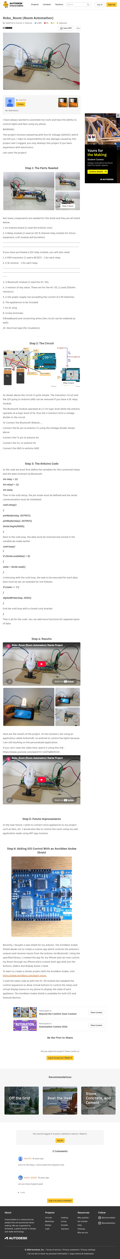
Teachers (59, 4)
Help (80, 1225)
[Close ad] (118, 115)
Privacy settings (88, 1249)
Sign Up (111, 4)
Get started (82, 1221)
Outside (64, 1225)
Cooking (64, 1217)
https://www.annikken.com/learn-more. (25, 975)
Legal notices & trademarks (82, 1253)
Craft (47, 1229)
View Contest (96, 1012)
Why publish (83, 1217)
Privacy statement (71, 1249)
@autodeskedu (108, 1223)
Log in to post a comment (60, 1200)
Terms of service (53, 1249)
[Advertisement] (102, 148)
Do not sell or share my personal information (48, 1253)
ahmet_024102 (30, 1178)
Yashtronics (13, 110)
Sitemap (81, 1229)
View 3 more (67, 206)
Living (63, 1221)
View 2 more (68, 383)
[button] (78, 28)
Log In (100, 4)
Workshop (49, 1221)
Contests (47, 4)
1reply (22, 1192)
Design (48, 1225)
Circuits (19, 23)
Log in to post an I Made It (60, 1058)
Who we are (83, 1232)
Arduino (28, 23)
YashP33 (9, 23)
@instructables (108, 1217)
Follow (20, 104)
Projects (35, 4)
